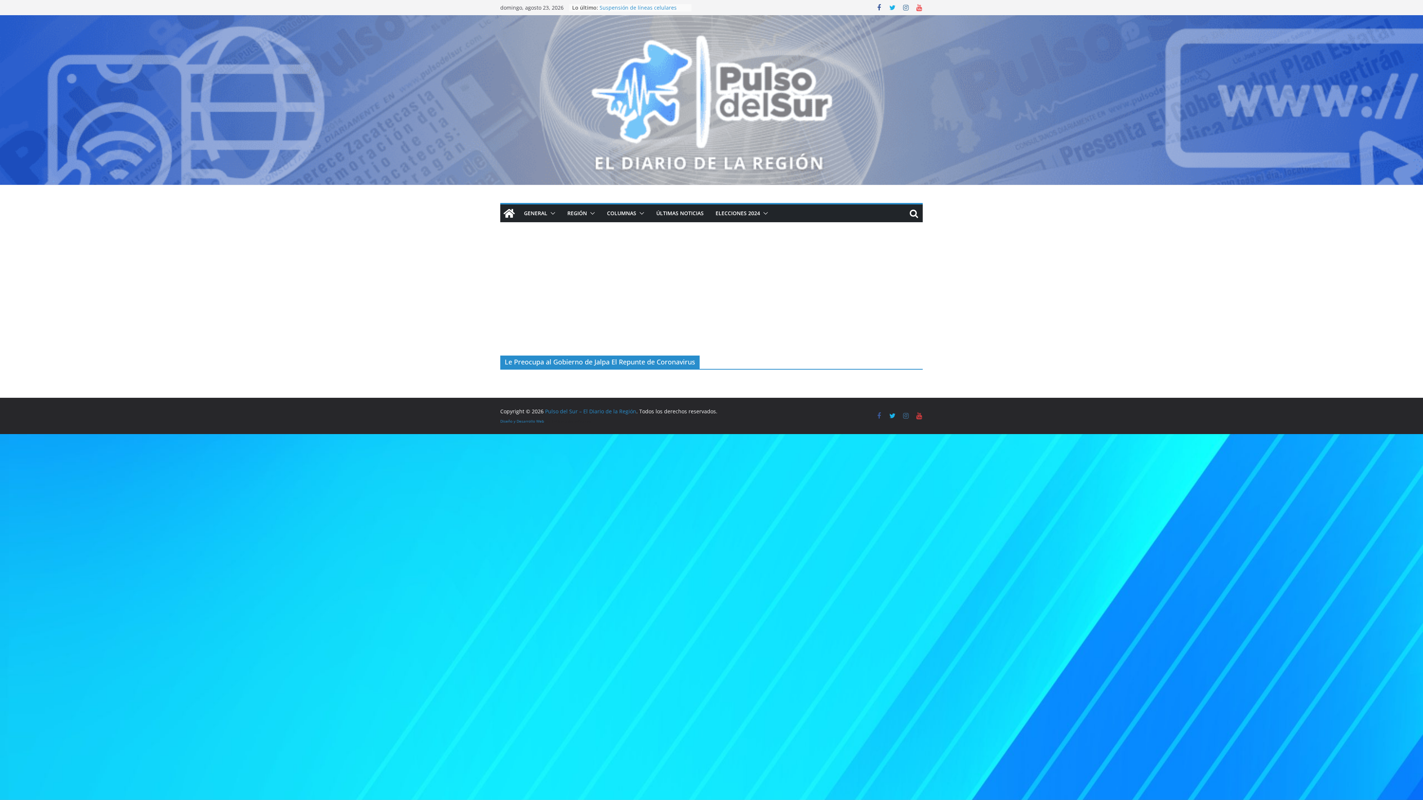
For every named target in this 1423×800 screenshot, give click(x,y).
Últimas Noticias (680, 213)
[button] (551, 213)
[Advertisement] (711, 300)
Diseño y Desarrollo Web (522, 421)
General (535, 213)
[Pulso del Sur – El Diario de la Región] (711, 20)
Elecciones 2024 (738, 213)
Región (577, 213)
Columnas (621, 213)
